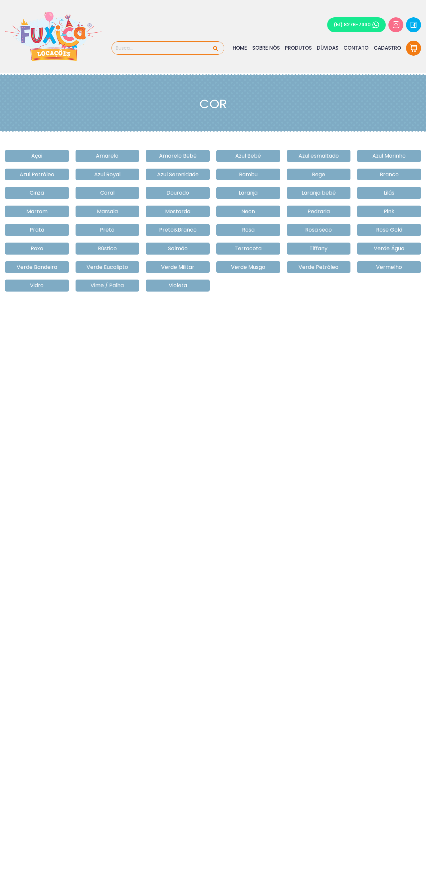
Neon (248, 211)
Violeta (178, 285)
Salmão (178, 248)
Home (240, 47)
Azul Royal (107, 174)
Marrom (37, 211)
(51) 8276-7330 (352, 24)
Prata (37, 230)
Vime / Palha (107, 285)
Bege (318, 174)
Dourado (177, 193)
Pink (389, 211)
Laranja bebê (319, 193)
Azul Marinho (389, 156)
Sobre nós (266, 47)
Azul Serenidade (178, 174)
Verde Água (389, 248)
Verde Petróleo (318, 267)
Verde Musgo (248, 267)
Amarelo (107, 156)
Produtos (298, 47)
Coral (107, 193)
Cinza (37, 193)
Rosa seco (318, 230)
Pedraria (319, 211)
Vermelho (389, 267)
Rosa (248, 230)
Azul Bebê (248, 156)
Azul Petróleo (37, 174)
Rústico (107, 248)
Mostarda (177, 211)
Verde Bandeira (37, 267)
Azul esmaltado (319, 156)
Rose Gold (389, 230)
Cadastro (387, 47)
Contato (355, 47)
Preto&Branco (178, 230)
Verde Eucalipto (107, 267)
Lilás (389, 193)
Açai (36, 156)
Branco (389, 174)
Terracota (248, 248)
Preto (107, 230)
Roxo (37, 248)
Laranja (248, 193)
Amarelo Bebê (178, 156)
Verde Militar (177, 267)
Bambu (248, 174)
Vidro (37, 285)
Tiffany (318, 248)
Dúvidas (327, 47)
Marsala (107, 211)
